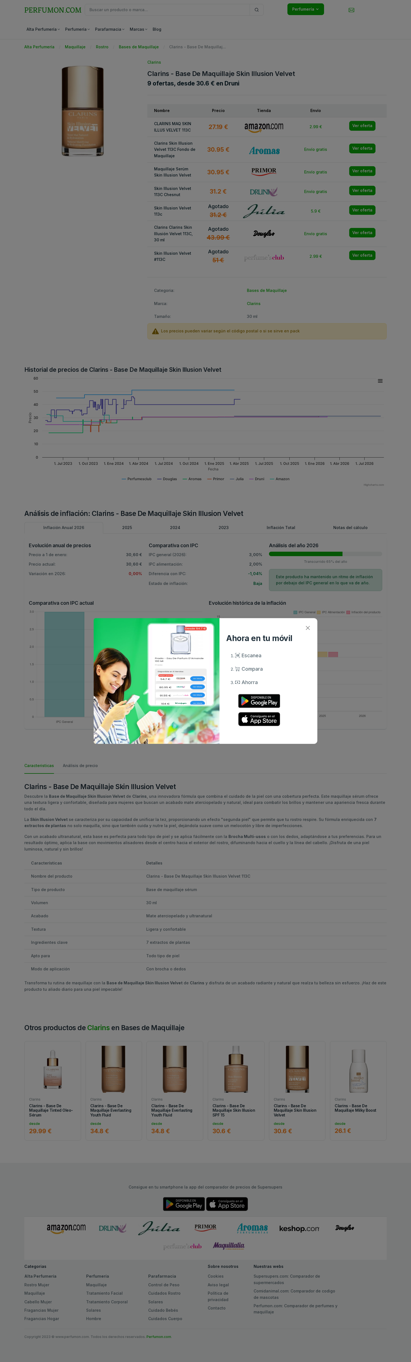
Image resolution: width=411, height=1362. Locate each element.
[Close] (308, 628)
